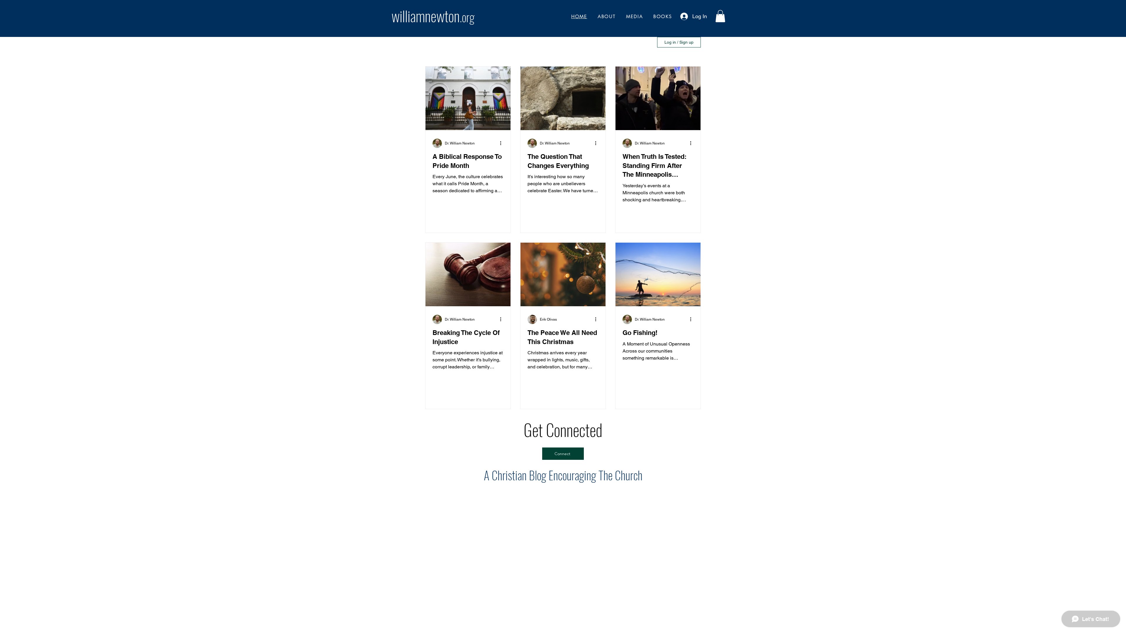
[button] (720, 16)
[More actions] (502, 143)
